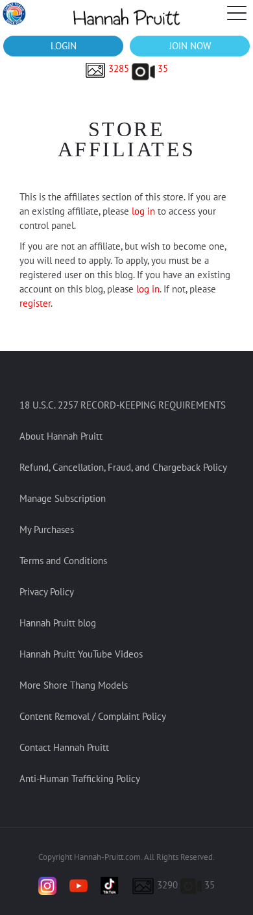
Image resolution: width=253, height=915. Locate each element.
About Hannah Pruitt (60, 436)
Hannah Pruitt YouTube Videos (81, 654)
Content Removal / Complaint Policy (92, 716)
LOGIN (64, 46)
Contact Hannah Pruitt (64, 747)
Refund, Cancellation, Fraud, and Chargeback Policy (123, 467)
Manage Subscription (62, 498)
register (35, 303)
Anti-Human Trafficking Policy (79, 778)
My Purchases (46, 529)
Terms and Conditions (63, 560)
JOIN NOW (190, 46)
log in (143, 211)
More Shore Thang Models (73, 685)
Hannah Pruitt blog (57, 623)
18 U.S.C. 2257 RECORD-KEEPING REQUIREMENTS (122, 405)
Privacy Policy (46, 592)
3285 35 (137, 68)
